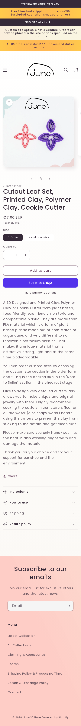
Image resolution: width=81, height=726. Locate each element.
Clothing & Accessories (26, 655)
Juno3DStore (32, 717)
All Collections (19, 645)
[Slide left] (32, 179)
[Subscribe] (68, 606)
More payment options (41, 292)
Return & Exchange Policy (28, 683)
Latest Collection (22, 636)
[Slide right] (49, 179)
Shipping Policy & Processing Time (35, 673)
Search (13, 664)
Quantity (9, 247)
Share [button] (13, 476)
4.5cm (13, 237)
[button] (5, 70)
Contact (14, 692)
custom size (39, 237)
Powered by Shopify (55, 717)
